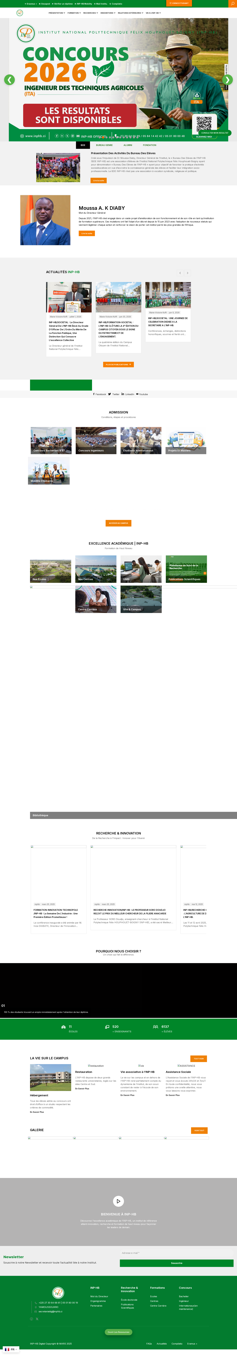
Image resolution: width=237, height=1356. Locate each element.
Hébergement (39, 1095)
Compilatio (117, 4)
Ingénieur (184, 1301)
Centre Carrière (158, 1305)
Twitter (115, 394)
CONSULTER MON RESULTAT (214, 133)
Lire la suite (98, 180)
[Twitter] (37, 1319)
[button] (180, 273)
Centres (154, 1301)
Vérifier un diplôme (63, 4)
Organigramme (98, 1301)
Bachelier (184, 1296)
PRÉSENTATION (56, 13)
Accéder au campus (118, 523)
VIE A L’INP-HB (152, 13)
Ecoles (153, 1296)
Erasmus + (32, 4)
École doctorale (129, 1299)
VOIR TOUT (199, 1130)
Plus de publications (117, 364)
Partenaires (96, 1305)
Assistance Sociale (178, 1072)
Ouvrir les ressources (118, 1332)
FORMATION (73, 13)
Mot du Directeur (99, 1296)
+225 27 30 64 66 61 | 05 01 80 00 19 (58, 1302)
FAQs (149, 1343)
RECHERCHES (89, 13)
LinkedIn (129, 394)
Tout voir (199, 1059)
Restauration (83, 1072)
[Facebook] (31, 1319)
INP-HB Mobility (84, 4)
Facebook (100, 394)
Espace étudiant (180, 3)
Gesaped (45, 4)
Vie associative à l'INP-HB (138, 1072)
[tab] (83, 145)
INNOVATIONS (107, 13)
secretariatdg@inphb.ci (50, 1311)
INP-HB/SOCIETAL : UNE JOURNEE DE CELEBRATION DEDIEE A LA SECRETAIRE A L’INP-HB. (118, 322)
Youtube (143, 394)
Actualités (162, 1343)
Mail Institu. (102, 4)
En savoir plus (37, 1112)
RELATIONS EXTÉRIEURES (129, 13)
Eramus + (192, 1343)
